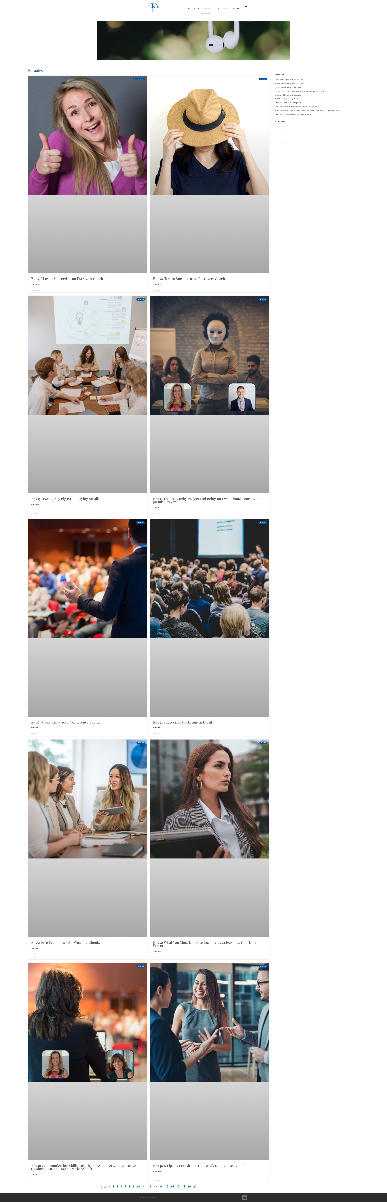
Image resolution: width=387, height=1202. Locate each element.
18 (183, 1186)
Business (283, 128)
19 (189, 1186)
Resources (237, 9)
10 (138, 1186)
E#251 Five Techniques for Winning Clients (65, 942)
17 (177, 1186)
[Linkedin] (244, 1197)
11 (144, 1186)
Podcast (205, 9)
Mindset (283, 136)
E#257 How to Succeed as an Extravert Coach (67, 278)
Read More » (35, 284)
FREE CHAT (216, 9)
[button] (246, 6)
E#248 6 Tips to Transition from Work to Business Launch (199, 1165)
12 (149, 1186)
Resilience (284, 143)
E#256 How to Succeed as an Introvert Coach (189, 278)
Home (189, 9)
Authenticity (284, 126)
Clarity (282, 131)
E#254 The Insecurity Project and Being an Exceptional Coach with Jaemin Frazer (206, 500)
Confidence (284, 133)
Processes (284, 138)
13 (155, 1186)
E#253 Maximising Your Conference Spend (65, 722)
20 (194, 1186)
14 (161, 1186)
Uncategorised (285, 146)
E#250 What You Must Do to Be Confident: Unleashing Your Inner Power (205, 944)
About (196, 9)
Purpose (283, 141)
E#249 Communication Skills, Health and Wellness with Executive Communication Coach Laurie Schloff (83, 1167)
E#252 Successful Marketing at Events (183, 722)
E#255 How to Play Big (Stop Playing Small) (65, 498)
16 (172, 1186)
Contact (226, 9)
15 (166, 1186)
